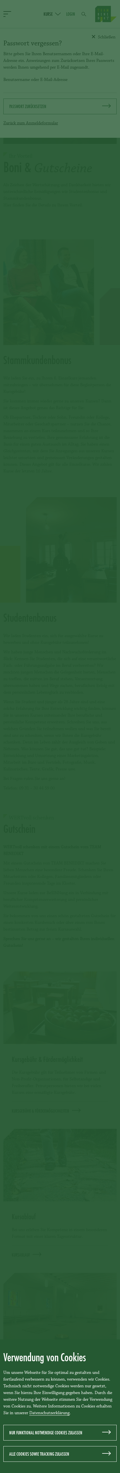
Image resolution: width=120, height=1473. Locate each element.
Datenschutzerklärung (49, 1413)
